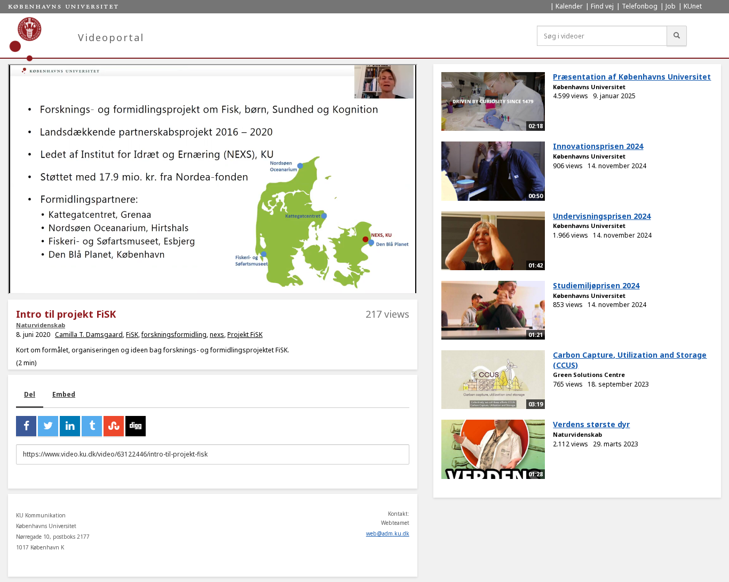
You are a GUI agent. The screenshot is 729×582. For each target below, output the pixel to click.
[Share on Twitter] (48, 426)
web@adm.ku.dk (387, 533)
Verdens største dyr (591, 424)
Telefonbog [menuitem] (639, 6)
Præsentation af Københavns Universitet (632, 77)
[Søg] (677, 36)
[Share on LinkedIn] (70, 426)
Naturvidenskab (40, 325)
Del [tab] (29, 394)
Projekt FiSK (245, 334)
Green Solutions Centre (589, 375)
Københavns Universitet (589, 87)
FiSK (132, 334)
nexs (217, 334)
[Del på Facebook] (26, 426)
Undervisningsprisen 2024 (602, 216)
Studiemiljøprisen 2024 (596, 285)
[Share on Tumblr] (92, 426)
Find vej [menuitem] (602, 6)
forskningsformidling (174, 334)
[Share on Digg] (135, 426)
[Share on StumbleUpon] (114, 426)
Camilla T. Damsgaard (89, 334)
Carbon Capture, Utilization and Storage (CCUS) (630, 360)
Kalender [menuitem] (569, 6)
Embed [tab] (63, 394)
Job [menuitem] (670, 6)
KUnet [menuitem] (693, 6)
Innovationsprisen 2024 (598, 146)
